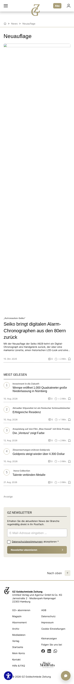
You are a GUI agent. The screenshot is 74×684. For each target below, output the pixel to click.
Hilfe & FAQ (18, 665)
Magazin (17, 616)
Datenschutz (48, 616)
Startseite (17, 647)
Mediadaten (19, 634)
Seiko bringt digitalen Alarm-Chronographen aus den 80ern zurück (35, 330)
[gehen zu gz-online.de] (6, 593)
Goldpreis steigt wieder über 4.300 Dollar (39, 453)
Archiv (15, 628)
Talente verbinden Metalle (29, 474)
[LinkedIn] (49, 651)
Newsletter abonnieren (24, 549)
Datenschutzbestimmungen (27, 541)
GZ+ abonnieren (21, 610)
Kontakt (16, 659)
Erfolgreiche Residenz (27, 412)
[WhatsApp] (55, 651)
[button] (6, 5)
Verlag (15, 641)
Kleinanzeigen (49, 638)
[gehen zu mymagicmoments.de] (47, 665)
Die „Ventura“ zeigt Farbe (29, 433)
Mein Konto (18, 653)
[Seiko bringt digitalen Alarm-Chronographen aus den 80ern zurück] (37, 179)
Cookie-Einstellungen (53, 628)
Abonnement (19, 622)
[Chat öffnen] (66, 676)
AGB (43, 610)
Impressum (47, 622)
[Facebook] (43, 651)
